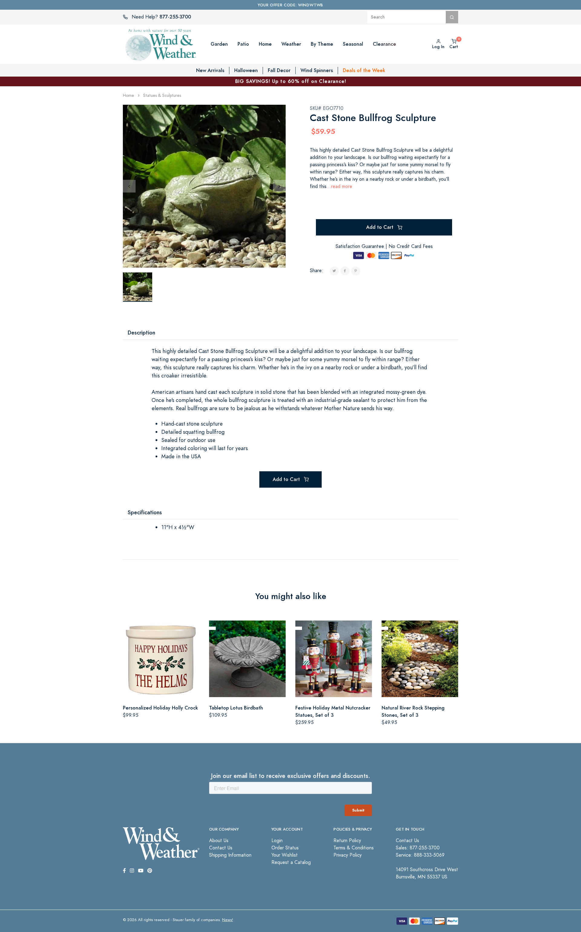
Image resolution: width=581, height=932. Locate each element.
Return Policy (347, 840)
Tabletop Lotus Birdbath (236, 707)
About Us (218, 840)
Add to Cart (380, 227)
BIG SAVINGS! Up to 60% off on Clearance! (290, 81)
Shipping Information (230, 855)
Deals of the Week (364, 70)
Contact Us (220, 848)
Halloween (246, 70)
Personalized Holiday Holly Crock (160, 707)
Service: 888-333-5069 (420, 855)
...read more (339, 186)
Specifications (145, 512)
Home (128, 95)
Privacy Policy (347, 855)
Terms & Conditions (353, 848)
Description (141, 332)
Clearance (384, 44)
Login (277, 840)
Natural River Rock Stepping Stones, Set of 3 (413, 711)
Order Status (285, 848)
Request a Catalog (291, 862)
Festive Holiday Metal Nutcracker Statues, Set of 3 (332, 711)
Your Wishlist (284, 855)
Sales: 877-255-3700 (418, 848)
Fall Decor (279, 70)
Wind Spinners (316, 70)
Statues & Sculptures (162, 95)
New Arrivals (210, 70)
